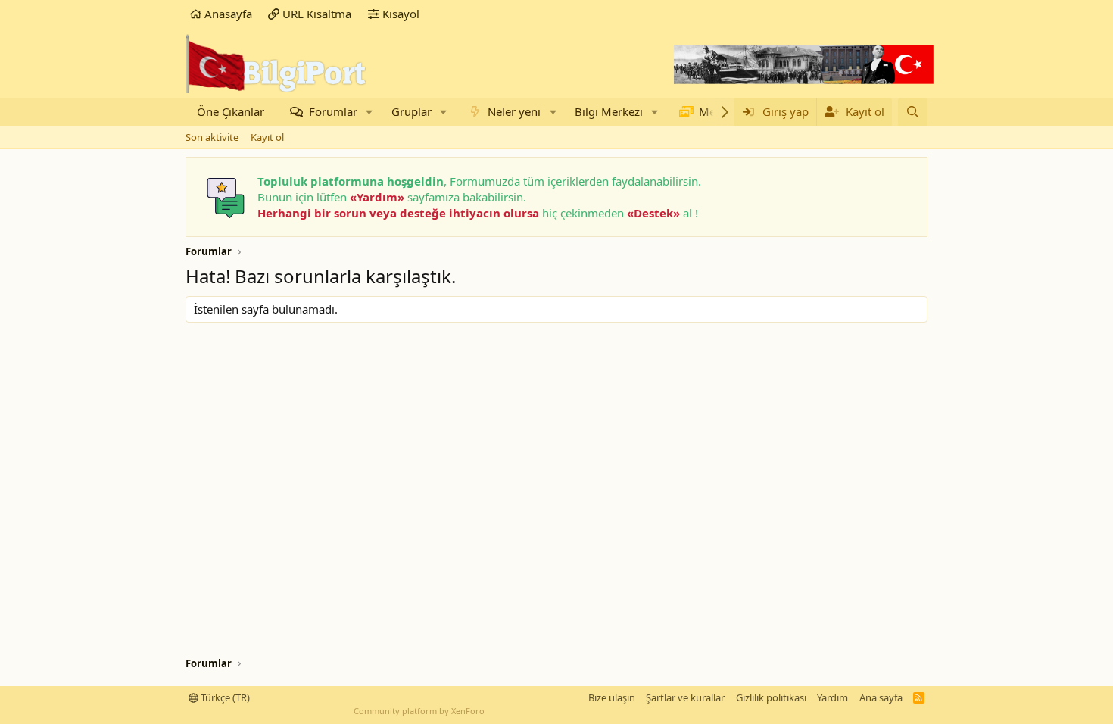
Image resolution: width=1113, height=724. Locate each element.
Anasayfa (226, 13)
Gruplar (411, 111)
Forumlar (333, 111)
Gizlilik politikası (771, 697)
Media (715, 111)
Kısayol (399, 13)
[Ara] (913, 112)
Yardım (832, 697)
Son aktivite (212, 137)
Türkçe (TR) (224, 697)
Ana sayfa (881, 697)
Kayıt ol (267, 137)
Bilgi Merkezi (609, 111)
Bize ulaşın (611, 697)
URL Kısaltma (315, 13)
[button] (369, 112)
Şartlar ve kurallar (685, 697)
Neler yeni (514, 111)
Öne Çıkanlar (230, 111)
